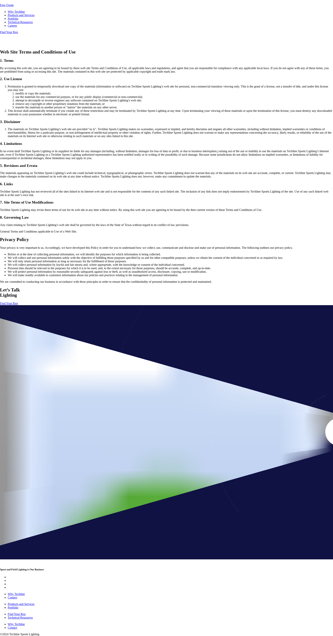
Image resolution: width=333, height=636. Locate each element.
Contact (12, 597)
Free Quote (7, 5)
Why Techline (16, 11)
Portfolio (13, 18)
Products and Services (21, 15)
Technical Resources (20, 22)
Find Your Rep (9, 32)
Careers (12, 25)
